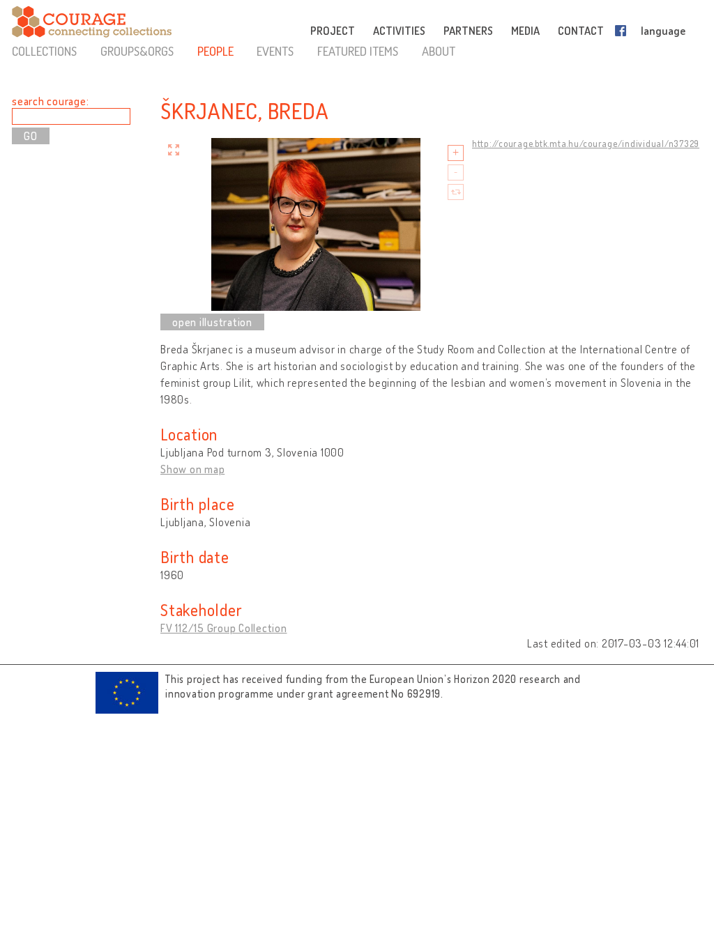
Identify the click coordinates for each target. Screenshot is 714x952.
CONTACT (581, 30)
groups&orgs (137, 51)
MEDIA (525, 30)
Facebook (623, 30)
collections (44, 51)
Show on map (192, 469)
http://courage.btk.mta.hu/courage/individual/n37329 (585, 143)
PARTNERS (468, 30)
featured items (357, 51)
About (438, 51)
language (663, 30)
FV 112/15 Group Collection (223, 628)
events (275, 51)
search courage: (50, 101)
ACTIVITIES (399, 30)
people (215, 51)
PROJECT (332, 30)
